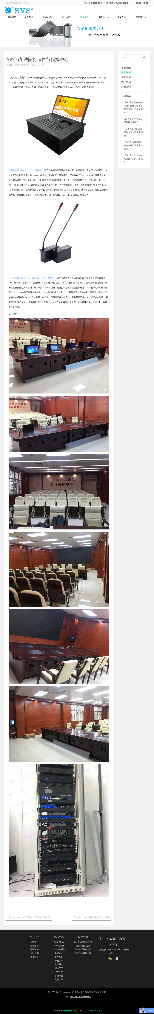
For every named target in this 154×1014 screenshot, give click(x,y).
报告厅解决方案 (83, 945)
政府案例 (126, 72)
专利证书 (34, 953)
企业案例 (126, 77)
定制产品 (59, 979)
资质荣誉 (34, 956)
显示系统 (59, 964)
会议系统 (59, 953)
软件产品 (59, 971)
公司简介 (34, 941)
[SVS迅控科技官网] (18, 10)
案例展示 (84, 17)
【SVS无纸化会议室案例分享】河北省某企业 (133, 158)
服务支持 (121, 17)
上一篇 (29, 917)
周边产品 (59, 968)
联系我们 (140, 17)
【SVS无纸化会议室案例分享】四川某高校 (133, 132)
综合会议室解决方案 (83, 941)
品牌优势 (34, 949)
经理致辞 (34, 945)
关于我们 (29, 17)
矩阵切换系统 (58, 949)
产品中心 (47, 17)
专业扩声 (59, 960)
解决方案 (66, 17)
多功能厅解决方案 (83, 949)
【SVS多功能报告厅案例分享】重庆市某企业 (133, 145)
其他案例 (126, 86)
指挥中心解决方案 (83, 953)
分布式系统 (59, 945)
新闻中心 (103, 17)
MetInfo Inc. (96, 1010)
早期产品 (59, 975)
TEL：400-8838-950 (113, 942)
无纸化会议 (59, 941)
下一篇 (91, 917)
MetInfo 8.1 (70, 1010)
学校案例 (126, 82)
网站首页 (12, 17)
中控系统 (59, 956)
